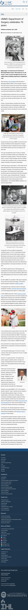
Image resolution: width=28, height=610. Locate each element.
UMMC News (3, 532)
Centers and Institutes (5, 516)
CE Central (3, 457)
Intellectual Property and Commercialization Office (11, 519)
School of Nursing (4, 492)
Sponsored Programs (5, 522)
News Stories (8, 4)
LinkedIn (4, 542)
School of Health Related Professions (8, 488)
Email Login (3, 459)
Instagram (4, 540)
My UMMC (3, 466)
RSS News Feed (5, 544)
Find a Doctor (4, 505)
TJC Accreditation (4, 560)
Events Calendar (4, 530)
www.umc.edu (3, 580)
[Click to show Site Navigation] (26, 2)
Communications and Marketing (7, 528)
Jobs (2, 464)
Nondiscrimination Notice (6, 556)
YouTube (4, 539)
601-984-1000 (12, 583)
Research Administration (6, 521)
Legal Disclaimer (4, 555)
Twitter (4, 537)
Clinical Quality (4, 503)
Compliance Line (4, 551)
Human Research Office (6, 517)
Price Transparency (5, 508)
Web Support (3, 561)
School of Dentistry (5, 485)
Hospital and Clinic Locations (7, 506)
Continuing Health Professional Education (9, 480)
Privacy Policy (4, 558)
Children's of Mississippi (6, 501)
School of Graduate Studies (6, 487)
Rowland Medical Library (6, 483)
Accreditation (4, 477)
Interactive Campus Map (6, 462)
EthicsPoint (3, 553)
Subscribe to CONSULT (5, 533)
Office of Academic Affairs (6, 482)
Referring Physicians (5, 510)
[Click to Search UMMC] (24, 2)
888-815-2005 (12, 585)
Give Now (3, 461)
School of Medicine (5, 490)
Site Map (3, 469)
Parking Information (5, 467)
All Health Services (4, 500)
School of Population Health (6, 493)
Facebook (4, 535)
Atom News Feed (6, 545)
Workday (3, 471)
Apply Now (3, 478)
